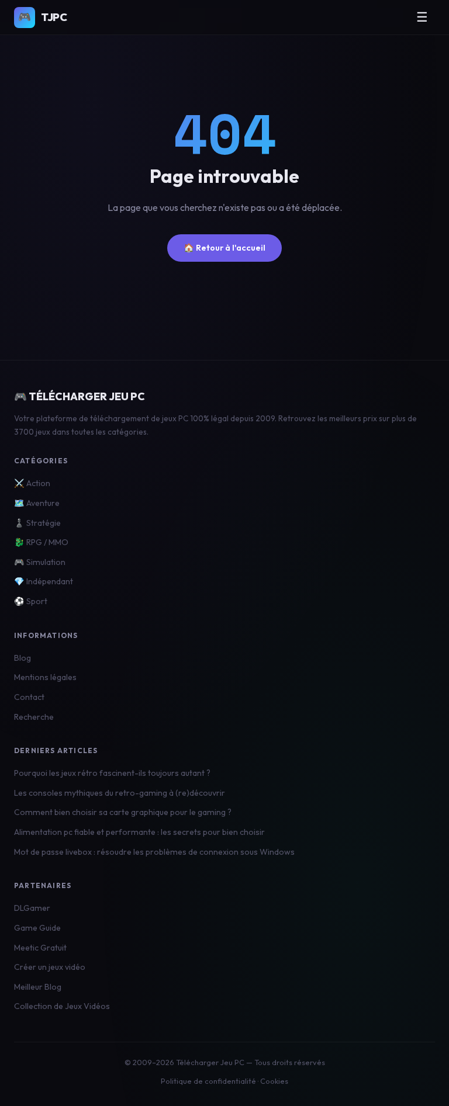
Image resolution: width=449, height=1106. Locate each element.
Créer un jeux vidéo (49, 967)
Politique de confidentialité (208, 1081)
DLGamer (32, 908)
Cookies (274, 1081)
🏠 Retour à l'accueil (224, 247)
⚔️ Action (32, 483)
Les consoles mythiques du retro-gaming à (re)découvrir (119, 793)
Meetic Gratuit (40, 947)
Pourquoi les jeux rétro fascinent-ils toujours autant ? (112, 773)
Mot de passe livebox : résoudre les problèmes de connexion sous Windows (154, 852)
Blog (22, 658)
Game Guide (37, 928)
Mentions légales (45, 677)
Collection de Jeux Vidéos (62, 1006)
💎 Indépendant (43, 581)
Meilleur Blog (37, 987)
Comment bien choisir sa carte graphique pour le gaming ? (123, 812)
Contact (29, 697)
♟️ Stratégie (37, 523)
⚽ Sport (30, 601)
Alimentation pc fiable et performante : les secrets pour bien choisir (139, 832)
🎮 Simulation (39, 562)
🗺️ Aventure (37, 503)
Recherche (34, 717)
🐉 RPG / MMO (41, 542)
